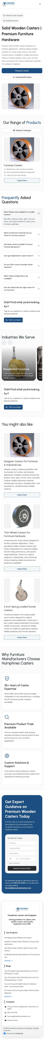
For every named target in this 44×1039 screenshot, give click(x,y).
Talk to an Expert (14, 320)
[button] (8, 961)
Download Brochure (24, 77)
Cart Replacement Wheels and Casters (18, 938)
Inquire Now (22, 180)
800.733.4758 (19, 883)
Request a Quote (22, 71)
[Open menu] (40, 4)
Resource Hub (12, 1020)
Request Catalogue (23, 130)
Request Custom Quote (22, 868)
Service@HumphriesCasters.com (18, 888)
